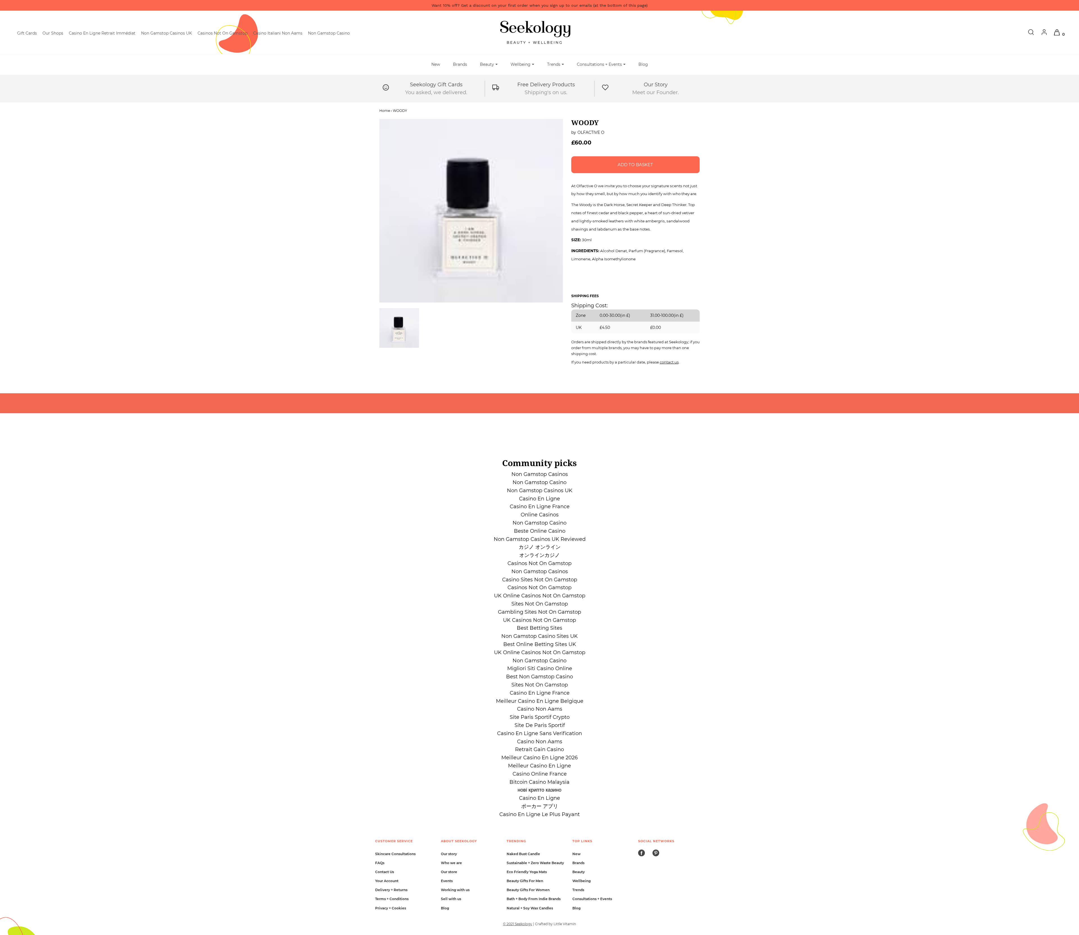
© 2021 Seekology (517, 924)
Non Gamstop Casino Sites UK (539, 636)
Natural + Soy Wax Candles (530, 908)
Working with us (455, 890)
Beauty (578, 872)
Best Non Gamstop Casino (539, 677)
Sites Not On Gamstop (539, 604)
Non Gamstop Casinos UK (166, 33)
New (435, 64)
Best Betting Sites (539, 628)
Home (384, 111)
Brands (460, 64)
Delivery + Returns (391, 890)
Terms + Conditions (392, 899)
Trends (578, 890)
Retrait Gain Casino (539, 749)
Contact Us (384, 872)
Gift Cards (27, 33)
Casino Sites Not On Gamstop (539, 580)
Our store (449, 872)
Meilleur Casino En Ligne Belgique (539, 701)
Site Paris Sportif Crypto (540, 717)
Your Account (386, 881)
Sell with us (451, 899)
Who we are (451, 863)
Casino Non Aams (539, 709)
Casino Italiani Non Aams (277, 33)
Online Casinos (540, 515)
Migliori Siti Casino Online (539, 668)
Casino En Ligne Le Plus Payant (539, 814)
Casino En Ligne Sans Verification (539, 733)
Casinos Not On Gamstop (223, 33)
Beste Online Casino (539, 531)
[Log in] (1041, 34)
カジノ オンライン (540, 547)
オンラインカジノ (539, 555)
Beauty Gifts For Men (525, 881)
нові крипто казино (539, 790)
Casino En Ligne (539, 499)
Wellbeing (581, 881)
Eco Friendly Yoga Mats (527, 872)
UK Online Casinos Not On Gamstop (539, 596)
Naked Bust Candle (523, 854)
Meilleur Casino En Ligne (539, 766)
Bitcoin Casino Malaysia (539, 782)
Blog (643, 64)
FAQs (379, 863)
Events (447, 881)
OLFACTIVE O (590, 132)
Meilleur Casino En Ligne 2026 (539, 758)
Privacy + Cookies (390, 908)
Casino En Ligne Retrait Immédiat (102, 33)
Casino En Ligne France (540, 506)
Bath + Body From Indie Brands (534, 899)
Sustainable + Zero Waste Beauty (535, 863)
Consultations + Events (592, 899)
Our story (449, 854)
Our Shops (52, 33)
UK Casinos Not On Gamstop (539, 620)
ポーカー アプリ (539, 806)
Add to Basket (635, 164)
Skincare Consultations (395, 854)
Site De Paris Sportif (539, 725)
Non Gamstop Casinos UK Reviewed (540, 539)
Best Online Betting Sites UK (539, 644)
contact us (669, 362)
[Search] (1028, 34)
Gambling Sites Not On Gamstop (539, 612)
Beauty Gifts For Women (528, 890)
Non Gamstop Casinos (539, 474)
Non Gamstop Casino (329, 33)
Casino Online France (540, 774)
